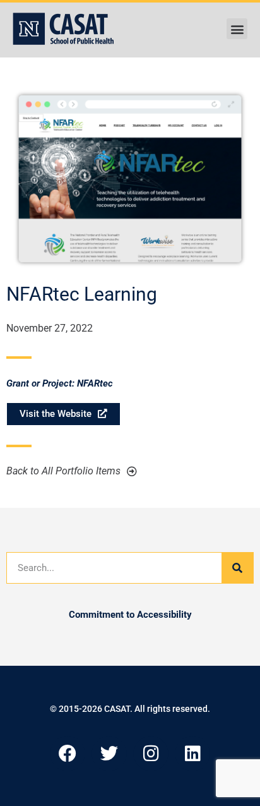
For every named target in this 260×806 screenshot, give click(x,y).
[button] (237, 28)
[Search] (237, 568)
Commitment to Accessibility (130, 614)
